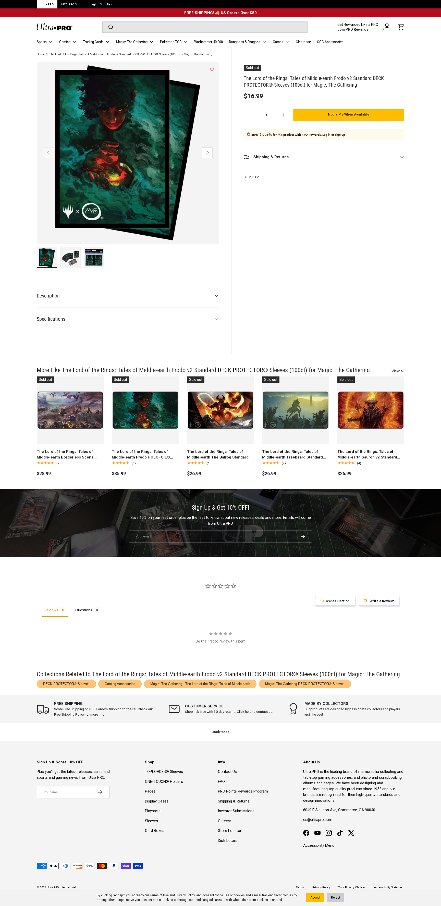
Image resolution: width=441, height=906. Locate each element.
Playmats (153, 811)
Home (41, 54)
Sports (42, 42)
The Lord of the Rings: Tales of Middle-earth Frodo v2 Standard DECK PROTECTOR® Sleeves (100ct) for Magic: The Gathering (130, 54)
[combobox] (204, 27)
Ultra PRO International (61, 887)
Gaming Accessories (120, 684)
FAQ (221, 781)
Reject (335, 897)
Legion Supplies (101, 4)
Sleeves (151, 821)
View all (397, 371)
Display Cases (156, 801)
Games (278, 42)
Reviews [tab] (51, 609)
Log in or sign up (333, 135)
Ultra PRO (47, 4)
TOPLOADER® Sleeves (164, 771)
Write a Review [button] (382, 601)
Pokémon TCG (171, 42)
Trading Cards (93, 42)
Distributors (227, 840)
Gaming (64, 42)
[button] (401, 26)
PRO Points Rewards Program (243, 791)
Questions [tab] (83, 609)
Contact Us (227, 771)
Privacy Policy (185, 895)
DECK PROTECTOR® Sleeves (66, 684)
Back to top (220, 732)
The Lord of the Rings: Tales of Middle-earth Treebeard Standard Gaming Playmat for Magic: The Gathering (292, 454)
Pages (150, 791)
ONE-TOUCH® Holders (164, 781)
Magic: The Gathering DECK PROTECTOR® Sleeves (305, 684)
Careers (224, 821)
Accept (315, 897)
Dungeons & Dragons (244, 42)
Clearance (303, 42)
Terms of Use (159, 895)
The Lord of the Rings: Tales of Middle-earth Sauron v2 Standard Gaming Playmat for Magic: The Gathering (367, 454)
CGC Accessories (330, 42)
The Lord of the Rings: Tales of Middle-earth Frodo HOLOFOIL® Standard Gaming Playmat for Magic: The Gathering (145, 454)
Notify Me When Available (348, 114)
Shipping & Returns (234, 801)
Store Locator (229, 830)
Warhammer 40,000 (208, 42)
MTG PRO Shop (71, 4)
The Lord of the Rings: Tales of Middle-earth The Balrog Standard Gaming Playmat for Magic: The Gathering (218, 454)
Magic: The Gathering (132, 42)
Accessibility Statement (389, 887)
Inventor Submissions (236, 811)
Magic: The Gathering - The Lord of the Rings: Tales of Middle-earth (200, 684)
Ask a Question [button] (338, 601)
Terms (300, 887)
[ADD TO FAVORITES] (212, 69)
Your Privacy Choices (352, 887)
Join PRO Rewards (353, 29)
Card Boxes (154, 830)
